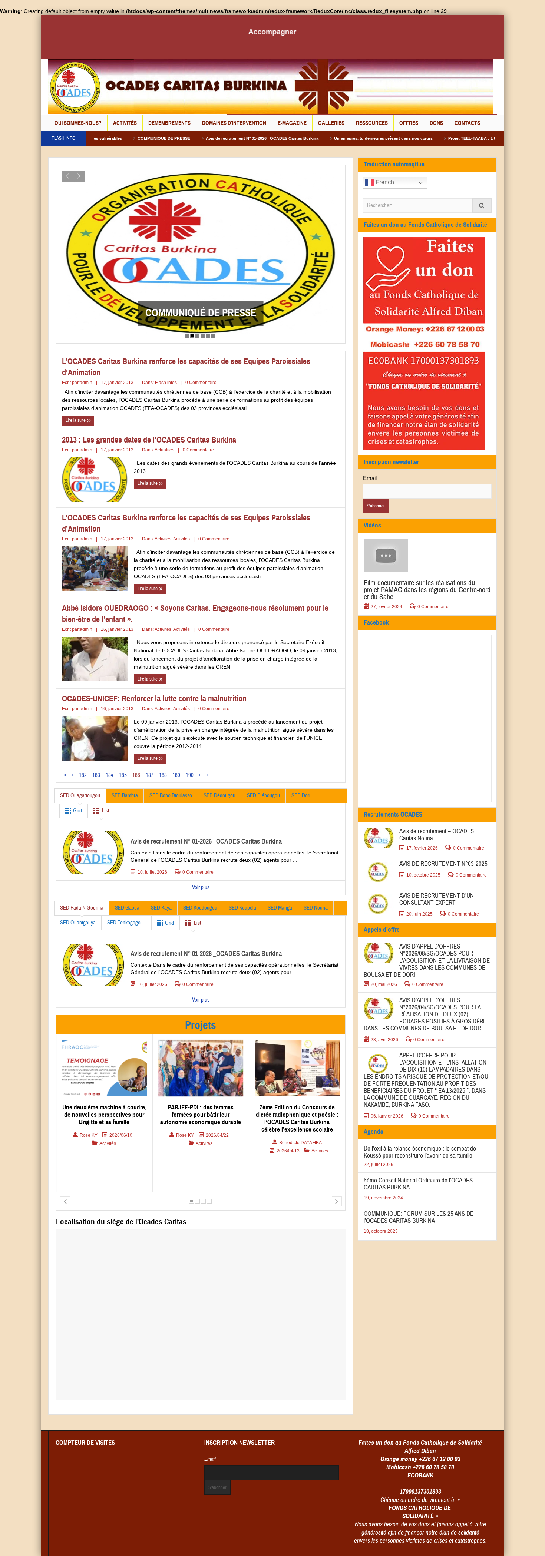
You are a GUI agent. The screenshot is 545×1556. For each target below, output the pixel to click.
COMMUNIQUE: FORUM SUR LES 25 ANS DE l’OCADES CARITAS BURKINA (418, 1217)
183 (96, 775)
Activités (125, 123)
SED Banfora (125, 795)
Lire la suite (76, 420)
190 (190, 775)
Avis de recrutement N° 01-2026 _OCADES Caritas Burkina (191, 138)
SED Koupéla (242, 907)
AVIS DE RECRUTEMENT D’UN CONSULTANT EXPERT (436, 899)
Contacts (467, 123)
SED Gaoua (127, 907)
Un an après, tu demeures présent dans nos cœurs (312, 138)
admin (86, 382)
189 (176, 775)
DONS (436, 123)
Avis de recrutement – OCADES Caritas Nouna (436, 835)
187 (149, 775)
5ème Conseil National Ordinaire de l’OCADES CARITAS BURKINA (418, 1184)
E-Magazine (292, 123)
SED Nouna (316, 907)
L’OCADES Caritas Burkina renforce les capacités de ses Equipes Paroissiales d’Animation (186, 366)
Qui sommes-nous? (78, 123)
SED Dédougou (219, 795)
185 (123, 775)
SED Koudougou (200, 907)
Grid (77, 810)
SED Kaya (161, 907)
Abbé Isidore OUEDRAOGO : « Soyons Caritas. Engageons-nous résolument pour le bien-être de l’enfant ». (195, 613)
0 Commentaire (201, 382)
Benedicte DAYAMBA (204, 1142)
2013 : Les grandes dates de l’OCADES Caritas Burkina (149, 440)
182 (83, 775)
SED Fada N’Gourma (81, 907)
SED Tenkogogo (124, 922)
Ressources (372, 123)
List (105, 810)
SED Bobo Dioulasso (170, 795)
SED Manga (280, 907)
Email (370, 478)
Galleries (331, 123)
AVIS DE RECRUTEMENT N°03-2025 (443, 863)
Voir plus (200, 887)
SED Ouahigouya (78, 922)
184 (109, 775)
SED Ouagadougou (80, 795)
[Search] (482, 205)
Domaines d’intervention (234, 123)
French (384, 182)
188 (163, 775)
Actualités (164, 450)
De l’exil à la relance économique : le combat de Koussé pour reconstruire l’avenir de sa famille (200, 307)
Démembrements (169, 123)
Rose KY (89, 1135)
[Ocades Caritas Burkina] (270, 86)
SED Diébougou (263, 795)
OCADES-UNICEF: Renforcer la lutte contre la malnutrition (154, 698)
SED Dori (300, 795)
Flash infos (166, 382)
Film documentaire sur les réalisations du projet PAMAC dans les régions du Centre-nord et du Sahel (427, 589)
